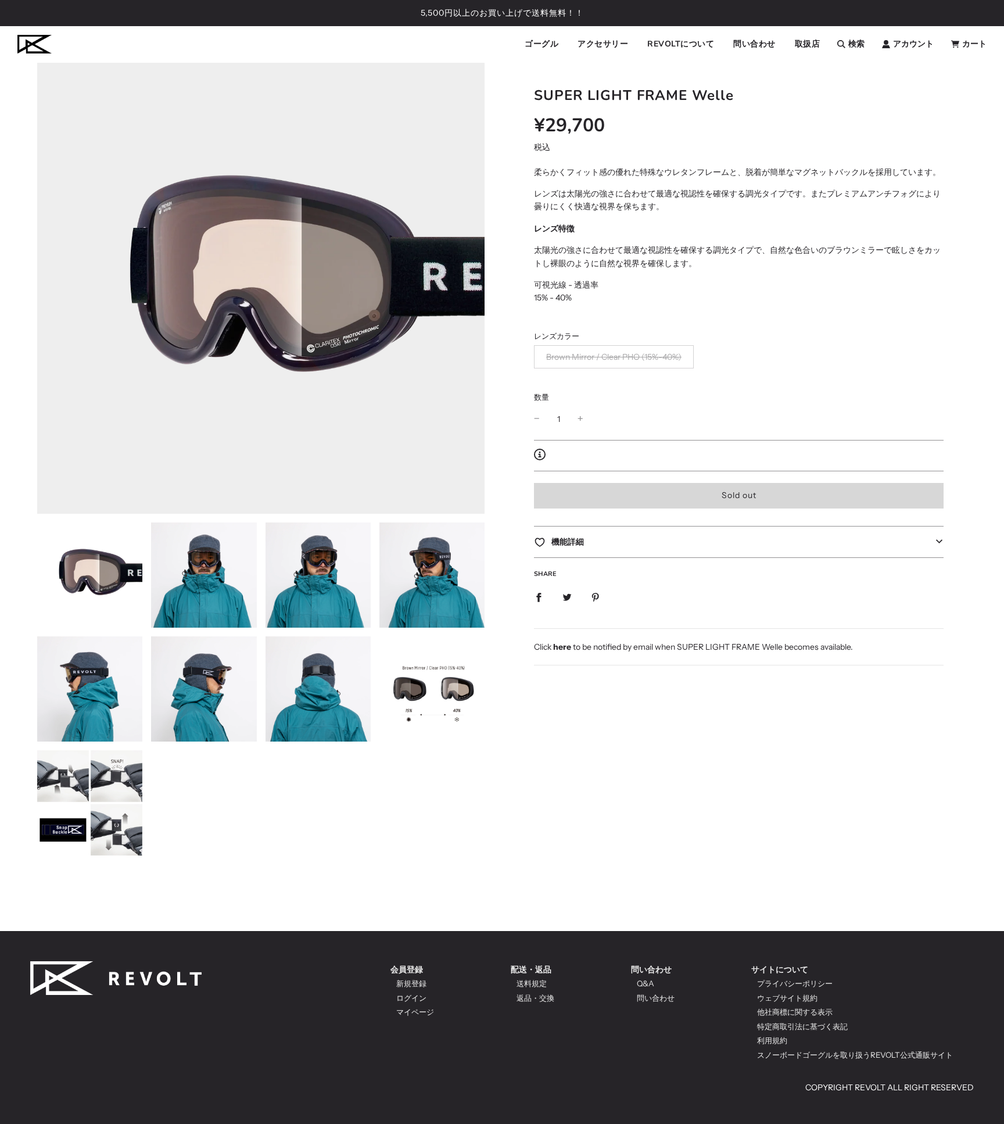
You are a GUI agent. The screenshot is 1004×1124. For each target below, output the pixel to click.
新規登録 (411, 983)
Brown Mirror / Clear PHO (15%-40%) (614, 357)
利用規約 (772, 1040)
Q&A (645, 983)
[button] (739, 542)
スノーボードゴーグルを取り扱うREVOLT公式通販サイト (855, 1054)
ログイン (411, 998)
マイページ (415, 1011)
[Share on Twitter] (567, 596)
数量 (541, 397)
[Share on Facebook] (538, 596)
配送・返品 (531, 969)
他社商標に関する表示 (795, 1011)
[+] (580, 418)
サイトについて (779, 969)
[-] (537, 418)
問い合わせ (651, 969)
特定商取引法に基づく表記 (802, 1026)
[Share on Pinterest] (595, 596)
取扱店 (807, 43)
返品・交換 (535, 998)
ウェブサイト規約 (787, 998)
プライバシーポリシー (795, 983)
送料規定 (532, 983)
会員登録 (406, 969)
